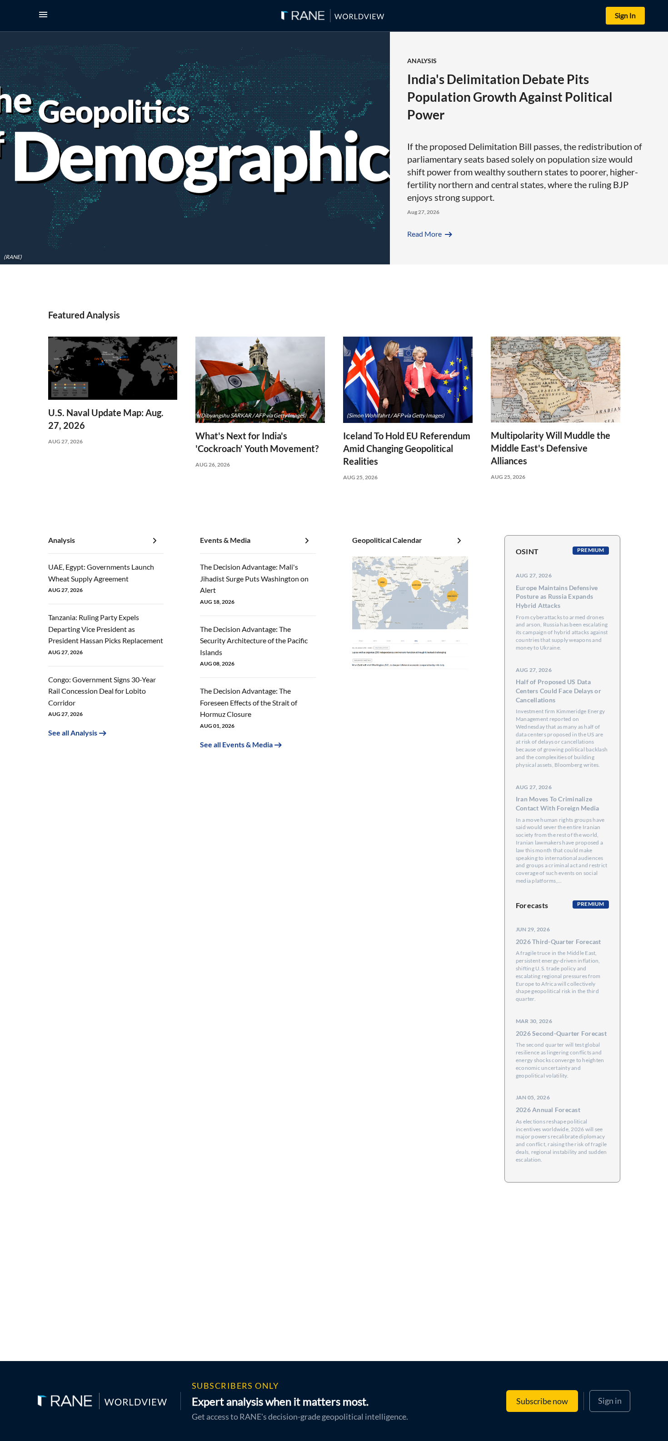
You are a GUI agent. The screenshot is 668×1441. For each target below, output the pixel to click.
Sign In (625, 15)
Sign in (610, 1401)
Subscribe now (542, 1401)
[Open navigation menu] (45, 15)
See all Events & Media (236, 744)
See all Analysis (72, 732)
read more (430, 233)
